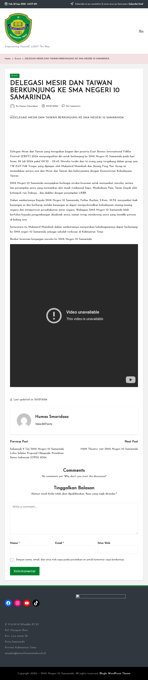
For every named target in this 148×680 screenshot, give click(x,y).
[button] (43, 424)
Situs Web (104, 543)
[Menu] (141, 31)
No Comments (73, 106)
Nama (15, 543)
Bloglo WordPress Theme (114, 673)
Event (15, 75)
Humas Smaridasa (52, 417)
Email (59, 543)
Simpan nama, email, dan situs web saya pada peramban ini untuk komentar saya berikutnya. (70, 559)
